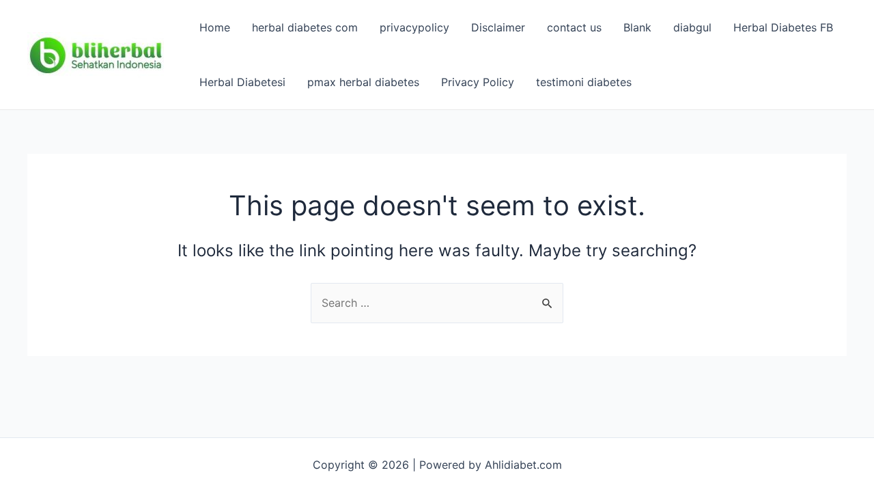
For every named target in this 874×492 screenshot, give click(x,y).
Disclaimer (498, 27)
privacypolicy (414, 27)
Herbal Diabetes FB (783, 27)
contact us (574, 27)
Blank (637, 27)
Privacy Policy (477, 82)
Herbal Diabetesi (242, 82)
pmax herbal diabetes (363, 82)
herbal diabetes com (305, 27)
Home (214, 27)
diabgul (692, 27)
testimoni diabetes (584, 82)
